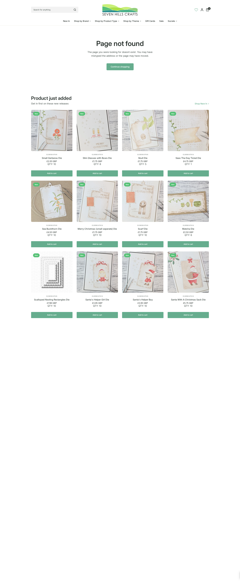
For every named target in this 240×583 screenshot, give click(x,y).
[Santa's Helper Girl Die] (97, 272)
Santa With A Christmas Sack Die (188, 299)
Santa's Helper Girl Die (97, 299)
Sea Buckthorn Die (52, 228)
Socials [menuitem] (171, 21)
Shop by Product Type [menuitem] (106, 21)
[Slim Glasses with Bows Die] (97, 130)
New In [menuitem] (66, 21)
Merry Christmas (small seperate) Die (97, 228)
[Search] (74, 10)
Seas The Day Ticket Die (188, 158)
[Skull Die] (142, 130)
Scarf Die (143, 228)
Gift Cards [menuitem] (150, 21)
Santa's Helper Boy (143, 299)
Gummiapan (51, 155)
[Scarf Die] (142, 201)
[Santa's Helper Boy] (142, 272)
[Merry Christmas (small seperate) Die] (97, 201)
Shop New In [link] (201, 104)
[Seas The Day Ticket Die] (188, 130)
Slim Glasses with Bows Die (97, 158)
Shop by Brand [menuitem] (81, 21)
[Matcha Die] (188, 201)
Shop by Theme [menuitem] (131, 21)
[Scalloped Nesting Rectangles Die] (51, 272)
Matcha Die (188, 228)
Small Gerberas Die (52, 158)
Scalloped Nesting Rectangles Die (51, 299)
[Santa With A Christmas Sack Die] (188, 272)
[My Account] (202, 9)
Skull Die (142, 158)
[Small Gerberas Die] (51, 130)
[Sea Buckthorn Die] (51, 201)
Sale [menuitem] (161, 21)
